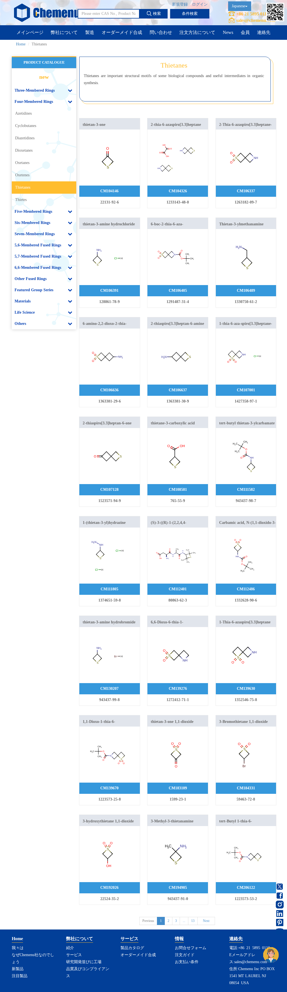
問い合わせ (161, 32)
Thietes (21, 200)
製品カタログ (132, 948)
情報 (179, 938)
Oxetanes (22, 163)
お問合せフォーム (190, 948)
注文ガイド (185, 955)
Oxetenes (22, 175)
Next (206, 921)
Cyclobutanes (25, 126)
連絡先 (263, 32)
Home (21, 44)
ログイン (200, 4)
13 (193, 921)
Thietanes (22, 187)
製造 (89, 32)
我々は (18, 948)
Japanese (238, 6)
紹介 (70, 948)
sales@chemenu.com (255, 20)
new (44, 77)
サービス (74, 955)
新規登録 (180, 4)
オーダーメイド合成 (122, 32)
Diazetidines (24, 138)
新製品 (18, 969)
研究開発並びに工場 (83, 962)
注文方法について (197, 32)
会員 (245, 32)
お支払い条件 (186, 962)
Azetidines (23, 113)
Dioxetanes (24, 150)
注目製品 (19, 976)
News (228, 32)
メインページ (30, 32)
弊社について (64, 32)
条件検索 (190, 13)
